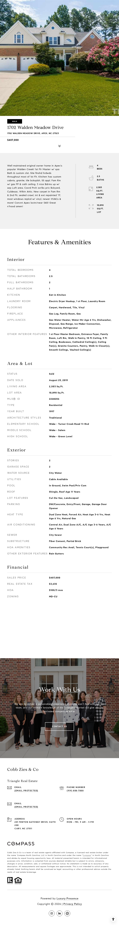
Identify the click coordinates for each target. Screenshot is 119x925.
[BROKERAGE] (67, 913)
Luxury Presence (68, 898)
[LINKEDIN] (59, 913)
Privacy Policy (72, 904)
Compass (87, 855)
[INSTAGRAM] (52, 913)
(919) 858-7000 (75, 790)
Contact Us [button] (59, 726)
